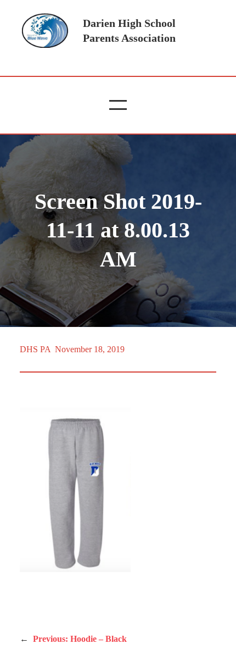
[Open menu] (118, 105)
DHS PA (35, 349)
